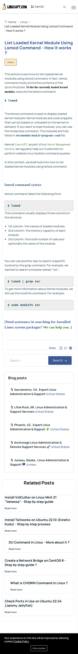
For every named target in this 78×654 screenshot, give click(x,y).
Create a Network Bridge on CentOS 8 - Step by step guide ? (35, 562)
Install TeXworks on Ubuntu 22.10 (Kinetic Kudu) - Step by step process (37, 522)
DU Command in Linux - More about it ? (39, 542)
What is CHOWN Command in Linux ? (39, 583)
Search (58, 360)
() (39, 6)
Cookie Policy (21, 641)
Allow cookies (39, 648)
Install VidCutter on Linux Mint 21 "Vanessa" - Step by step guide (31, 499)
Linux (24, 22)
